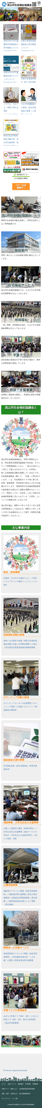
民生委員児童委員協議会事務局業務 (20, 647)
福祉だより (14, 1089)
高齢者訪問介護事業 (17, 894)
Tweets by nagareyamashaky (15, 1070)
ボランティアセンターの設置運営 (18, 703)
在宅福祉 (28, 1084)
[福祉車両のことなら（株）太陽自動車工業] (30, 160)
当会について (12, 1084)
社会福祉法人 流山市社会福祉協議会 (23, 1104)
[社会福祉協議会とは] (21, 198)
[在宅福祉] (21, 267)
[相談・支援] (21, 372)
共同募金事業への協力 (27, 644)
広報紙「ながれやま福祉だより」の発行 (20, 578)
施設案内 (20, 1084)
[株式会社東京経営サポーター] (21, 174)
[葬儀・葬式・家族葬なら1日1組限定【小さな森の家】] (12, 167)
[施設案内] (21, 232)
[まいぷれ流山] (12, 160)
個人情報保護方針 (24, 1093)
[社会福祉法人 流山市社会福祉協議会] (19, 2)
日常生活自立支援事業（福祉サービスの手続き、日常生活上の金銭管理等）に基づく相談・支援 (20, 835)
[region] (21, 14)
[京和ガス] (30, 167)
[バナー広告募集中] (21, 185)
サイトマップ (6, 1098)
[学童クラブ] (21, 337)
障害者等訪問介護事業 (24, 960)
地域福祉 (35, 1084)
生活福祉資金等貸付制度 (27, 1089)
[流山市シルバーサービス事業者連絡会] (21, 1036)
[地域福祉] (21, 302)
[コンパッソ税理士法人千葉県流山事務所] (30, 153)
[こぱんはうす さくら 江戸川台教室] (12, 153)
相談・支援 (5, 1093)
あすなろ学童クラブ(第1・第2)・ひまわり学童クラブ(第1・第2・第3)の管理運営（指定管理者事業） (21, 1019)
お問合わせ (14, 1093)
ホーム (4, 1084)
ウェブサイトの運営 (13, 581)
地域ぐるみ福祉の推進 (13, 641)
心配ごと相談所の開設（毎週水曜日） (19, 828)
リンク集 (15, 1098)
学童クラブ (5, 1089)
